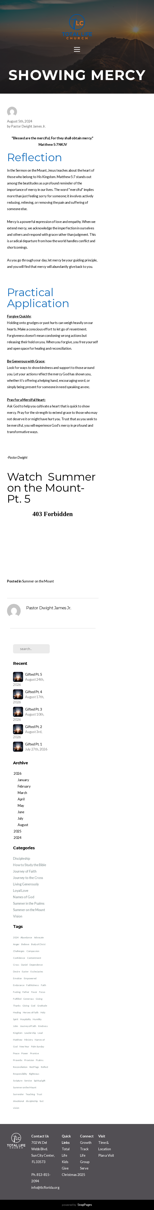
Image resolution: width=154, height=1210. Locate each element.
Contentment (34, 957)
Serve (84, 1168)
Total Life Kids (65, 1155)
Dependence (36, 964)
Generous (28, 998)
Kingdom (17, 1032)
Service (28, 1080)
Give (65, 1168)
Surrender (18, 1094)
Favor (34, 991)
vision (16, 1107)
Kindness (43, 1026)
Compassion (32, 951)
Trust (39, 1094)
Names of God (23, 897)
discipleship (32, 1101)
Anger (16, 944)
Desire (16, 971)
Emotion (17, 978)
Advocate (39, 937)
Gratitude (42, 1005)
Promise (34, 1053)
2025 (81, 1175)
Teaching (30, 1094)
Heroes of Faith (30, 1012)
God (33, 1005)
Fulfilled (17, 998)
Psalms (39, 1060)
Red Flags (34, 1066)
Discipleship (21, 858)
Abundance (26, 937)
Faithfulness (32, 985)
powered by (77, 1204)
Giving (25, 1005)
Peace (16, 1053)
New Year (24, 1046)
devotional (18, 1101)
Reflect (44, 1066)
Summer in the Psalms (29, 903)
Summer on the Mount (38, 581)
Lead (40, 1032)
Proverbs (17, 1060)
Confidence (19, 957)
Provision (29, 1060)
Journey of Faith (24, 871)
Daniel (24, 964)
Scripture (17, 1080)
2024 (15, 937)
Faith (43, 985)
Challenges (18, 951)
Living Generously (26, 884)
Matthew (17, 1039)
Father (25, 991)
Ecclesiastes (36, 971)
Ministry (28, 1039)
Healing (17, 1012)
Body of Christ (38, 944)
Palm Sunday (37, 1046)
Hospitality (25, 1019)
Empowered (30, 978)
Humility (37, 1019)
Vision (17, 916)
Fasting (16, 991)
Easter (25, 971)
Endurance (18, 985)
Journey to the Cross (28, 878)
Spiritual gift (40, 1080)
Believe (25, 944)
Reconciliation (20, 1066)
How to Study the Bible (29, 865)
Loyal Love (20, 890)
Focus (42, 991)
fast (42, 1101)
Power (24, 1053)
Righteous (34, 1073)
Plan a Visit (106, 1155)
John (15, 1026)
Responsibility (20, 1073)
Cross (16, 964)
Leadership (30, 1032)
